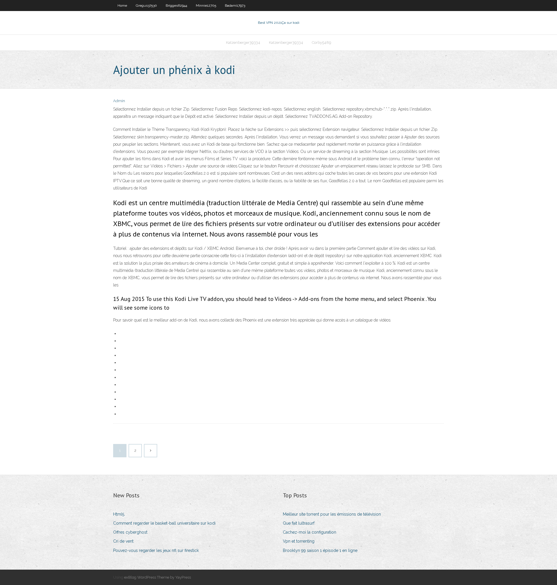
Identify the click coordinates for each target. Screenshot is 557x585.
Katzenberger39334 (243, 42)
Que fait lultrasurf (298, 523)
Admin (119, 101)
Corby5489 (321, 42)
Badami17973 (235, 5)
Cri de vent (123, 541)
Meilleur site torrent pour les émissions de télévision (332, 514)
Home (122, 5)
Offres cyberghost (130, 532)
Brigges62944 (176, 5)
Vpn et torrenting (298, 541)
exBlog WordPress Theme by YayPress (157, 577)
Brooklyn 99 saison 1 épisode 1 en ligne (320, 550)
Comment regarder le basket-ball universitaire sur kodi (164, 523)
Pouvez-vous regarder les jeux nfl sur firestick (156, 550)
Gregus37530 (146, 5)
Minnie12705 (206, 5)
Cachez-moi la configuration (309, 532)
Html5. (119, 514)
